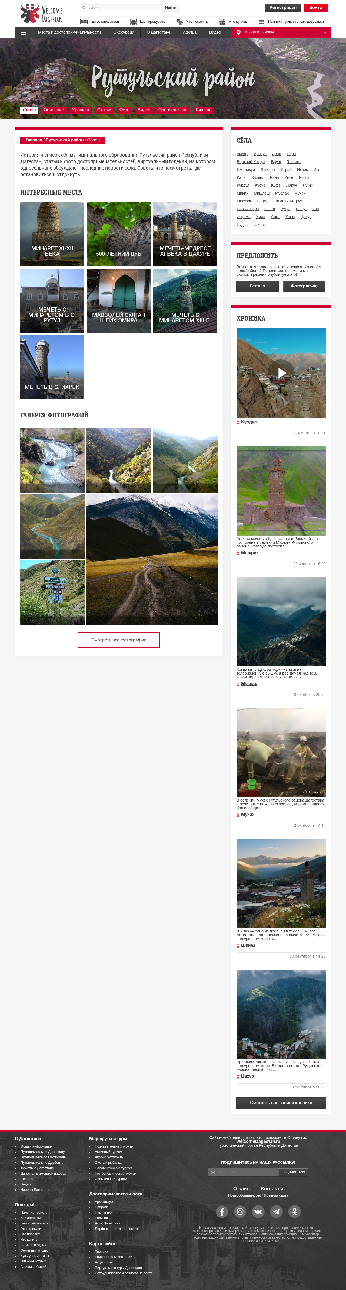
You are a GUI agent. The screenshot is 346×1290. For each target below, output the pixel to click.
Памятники (103, 1212)
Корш (304, 178)
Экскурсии (124, 32)
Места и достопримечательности (69, 32)
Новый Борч (248, 209)
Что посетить (197, 22)
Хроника (80, 110)
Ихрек (302, 170)
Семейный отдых (34, 1250)
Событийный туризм (111, 1179)
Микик (242, 193)
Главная (34, 140)
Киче (289, 178)
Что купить (238, 22)
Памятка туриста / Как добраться (296, 22)
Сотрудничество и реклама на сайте (124, 1273)
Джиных (268, 170)
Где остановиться (105, 22)
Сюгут (301, 209)
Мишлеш (262, 193)
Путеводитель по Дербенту (42, 1162)
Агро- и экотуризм (109, 1157)
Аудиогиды (103, 1262)
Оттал (269, 209)
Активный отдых (33, 1245)
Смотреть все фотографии (119, 640)
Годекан (204, 110)
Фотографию (304, 286)
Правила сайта (276, 1195)
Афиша (190, 32)
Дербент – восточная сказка (117, 1228)
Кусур (260, 185)
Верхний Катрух (251, 162)
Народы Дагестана (36, 1189)
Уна (315, 209)
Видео (215, 32)
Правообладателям (244, 1195)
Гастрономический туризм (116, 1173)
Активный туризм (108, 1151)
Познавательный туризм (114, 1146)
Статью (257, 286)
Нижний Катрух (288, 201)
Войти (315, 8)
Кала (241, 178)
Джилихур (246, 170)
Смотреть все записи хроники (281, 1103)
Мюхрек (244, 201)
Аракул (260, 154)
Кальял (257, 178)
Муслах (282, 193)
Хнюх (290, 217)
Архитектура (105, 1201)
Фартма (244, 217)
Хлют (275, 217)
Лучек (308, 185)
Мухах (299, 193)
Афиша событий (33, 1266)
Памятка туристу (34, 1212)
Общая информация (37, 1146)
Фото (124, 110)
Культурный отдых (35, 1256)
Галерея (27, 1179)
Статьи (104, 110)
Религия (101, 1218)
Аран (276, 154)
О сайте (242, 1189)
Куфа (276, 185)
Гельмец (294, 162)
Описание (54, 110)
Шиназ (259, 225)
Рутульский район (65, 140)
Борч (291, 154)
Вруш (276, 162)
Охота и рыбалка (108, 1162)
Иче (317, 170)
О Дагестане (158, 32)
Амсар (242, 154)
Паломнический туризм (113, 1168)
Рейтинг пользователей (113, 1257)
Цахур (306, 217)
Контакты (272, 1189)
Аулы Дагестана (107, 1223)
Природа (102, 1207)
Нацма (263, 201)
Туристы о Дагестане (37, 1168)
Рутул (285, 209)
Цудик (242, 225)
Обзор (29, 110)
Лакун (291, 185)
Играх (286, 170)
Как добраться (32, 1218)
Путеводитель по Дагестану (43, 1151)
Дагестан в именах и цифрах (43, 1173)
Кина (274, 178)
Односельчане (173, 110)
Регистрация (283, 8)
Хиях (260, 217)
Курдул (243, 185)
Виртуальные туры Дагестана (118, 1267)
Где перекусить (152, 22)
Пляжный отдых (33, 1261)
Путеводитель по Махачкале (43, 1157)
